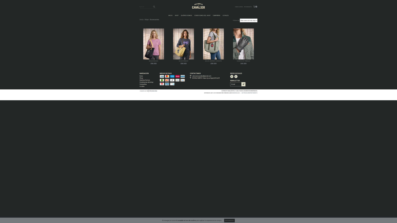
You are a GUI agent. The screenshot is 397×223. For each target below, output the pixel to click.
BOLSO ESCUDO (153, 61)
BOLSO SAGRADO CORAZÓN (213, 61)
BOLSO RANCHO (183, 61)
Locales (226, 15)
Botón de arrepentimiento (249, 93)
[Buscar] (154, 7)
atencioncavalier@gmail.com (201, 76)
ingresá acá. (236, 93)
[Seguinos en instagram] (231, 76)
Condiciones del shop (202, 15)
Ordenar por (236, 20)
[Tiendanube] (149, 91)
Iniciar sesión (248, 6)
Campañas (216, 15)
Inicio (170, 15)
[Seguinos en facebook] (235, 76)
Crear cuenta (239, 6)
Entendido (229, 220)
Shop (177, 15)
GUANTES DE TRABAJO (243, 61)
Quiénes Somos (186, 15)
